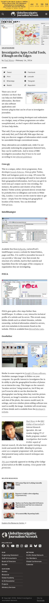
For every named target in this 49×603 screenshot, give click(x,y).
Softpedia (22, 249)
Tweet (9, 72)
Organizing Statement (10, 555)
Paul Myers (9, 60)
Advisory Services (8, 587)
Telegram (31, 81)
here (10, 205)
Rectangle (40, 600)
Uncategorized (8, 48)
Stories (4, 571)
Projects (5, 584)
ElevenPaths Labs (36, 329)
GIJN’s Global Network (34, 555)
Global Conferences (34, 561)
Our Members (31, 558)
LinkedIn (30, 77)
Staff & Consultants (9, 558)
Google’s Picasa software (35, 373)
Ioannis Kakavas (17, 172)
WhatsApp (10, 81)
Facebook (31, 72)
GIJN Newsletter (8, 581)
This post (5, 462)
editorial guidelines (24, 157)
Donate (4, 564)
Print (8, 77)
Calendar (29, 564)
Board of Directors (9, 561)
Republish (31, 85)
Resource (5, 575)
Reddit (9, 85)
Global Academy (8, 578)
